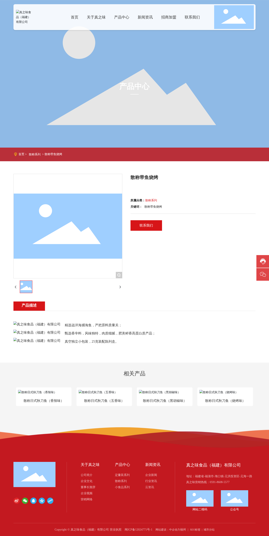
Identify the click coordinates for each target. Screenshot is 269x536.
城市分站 (209, 529)
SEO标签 (195, 529)
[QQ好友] (33, 501)
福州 (183, 529)
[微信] (25, 501)
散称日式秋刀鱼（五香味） (104, 400)
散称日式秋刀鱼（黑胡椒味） (165, 400)
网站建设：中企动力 (168, 529)
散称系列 (35, 154)
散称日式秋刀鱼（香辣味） (44, 400)
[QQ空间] (42, 501)
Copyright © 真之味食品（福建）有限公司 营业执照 (88, 529)
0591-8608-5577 (219, 482)
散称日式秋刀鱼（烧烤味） (225, 400)
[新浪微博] (16, 501)
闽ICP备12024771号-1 (138, 529)
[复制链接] (50, 501)
